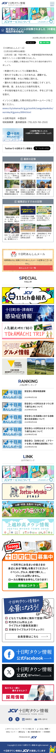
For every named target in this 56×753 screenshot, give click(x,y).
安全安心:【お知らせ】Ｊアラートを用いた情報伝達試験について (39, 443)
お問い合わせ (42, 719)
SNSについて (10, 732)
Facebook (11, 719)
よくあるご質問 (42, 729)
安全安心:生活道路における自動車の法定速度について (39, 417)
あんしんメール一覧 (27, 267)
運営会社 (21, 732)
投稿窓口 (28, 719)
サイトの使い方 (28, 729)
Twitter (17, 719)
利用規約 (47, 732)
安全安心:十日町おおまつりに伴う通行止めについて (39, 405)
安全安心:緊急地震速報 (34, 391)
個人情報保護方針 (34, 732)
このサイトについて (12, 729)
